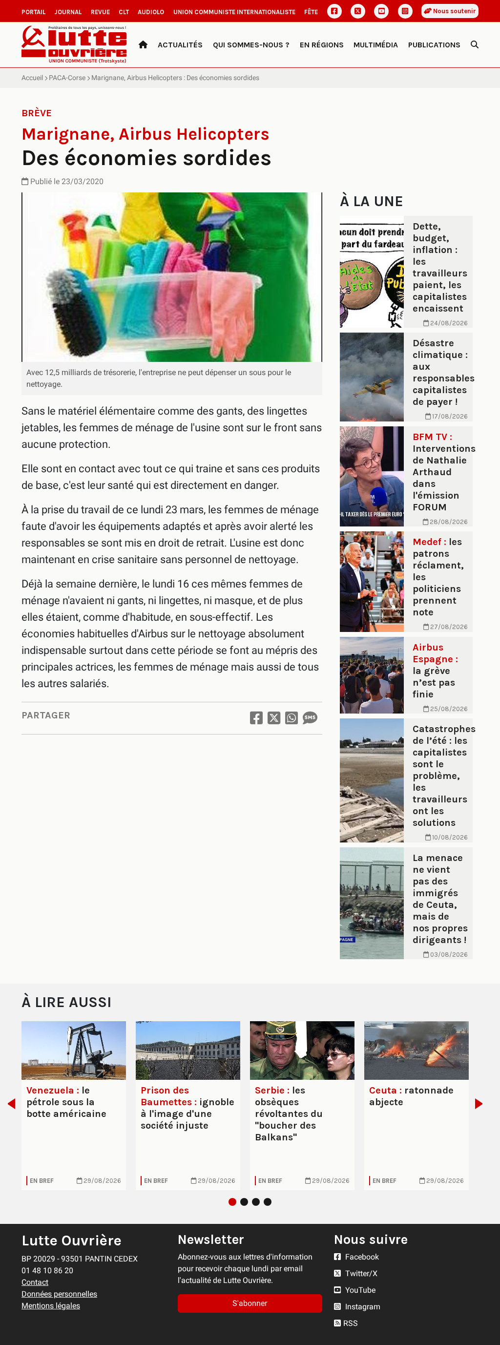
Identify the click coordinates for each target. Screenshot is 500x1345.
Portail (33, 12)
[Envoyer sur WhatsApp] (291, 718)
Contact (34, 1282)
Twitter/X (360, 1273)
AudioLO (151, 12)
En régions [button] (322, 44)
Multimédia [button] (376, 44)
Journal (68, 12)
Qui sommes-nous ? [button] (251, 44)
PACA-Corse (67, 78)
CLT (124, 12)
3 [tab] (256, 1202)
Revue (100, 12)
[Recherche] (475, 45)
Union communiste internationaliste (234, 12)
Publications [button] (434, 44)
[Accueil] (143, 45)
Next (481, 1103)
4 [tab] (267, 1202)
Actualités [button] (180, 44)
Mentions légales (50, 1305)
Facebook (361, 1256)
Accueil (32, 78)
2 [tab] (244, 1202)
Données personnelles (59, 1294)
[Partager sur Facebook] (256, 718)
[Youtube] (381, 11)
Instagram (361, 1306)
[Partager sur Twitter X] (274, 718)
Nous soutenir (454, 11)
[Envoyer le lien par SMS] (310, 718)
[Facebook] (334, 11)
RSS (350, 1323)
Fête (311, 12)
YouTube (359, 1290)
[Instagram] (405, 11)
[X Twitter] (358, 11)
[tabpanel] (73, 1106)
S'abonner (249, 1303)
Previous (8, 1103)
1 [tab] (232, 1202)
